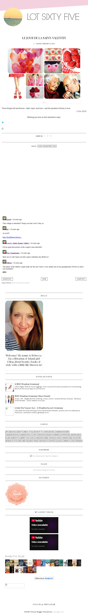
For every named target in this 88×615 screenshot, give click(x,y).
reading (79, 441)
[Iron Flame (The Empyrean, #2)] (8, 570)
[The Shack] (21, 564)
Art (7, 432)
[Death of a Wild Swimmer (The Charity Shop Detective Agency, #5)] (21, 570)
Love (40, 146)
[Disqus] (44, 185)
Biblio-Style (28, 432)
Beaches (13, 432)
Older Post (81, 279)
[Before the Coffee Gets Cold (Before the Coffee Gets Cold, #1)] (48, 564)
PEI (80, 438)
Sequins (29, 441)
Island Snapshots (12, 438)
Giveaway (48, 435)
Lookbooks (39, 438)
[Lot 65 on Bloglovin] (3, 123)
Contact (52, 470)
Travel (36, 441)
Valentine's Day (50, 146)
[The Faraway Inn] (25, 570)
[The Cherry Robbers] (8, 564)
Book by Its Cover (41, 432)
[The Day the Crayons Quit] (30, 562)
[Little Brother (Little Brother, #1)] (17, 570)
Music (54, 438)
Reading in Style (11, 441)
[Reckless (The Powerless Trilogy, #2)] (39, 564)
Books (51, 432)
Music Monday (63, 438)
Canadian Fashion (12, 435)
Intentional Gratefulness (71, 435)
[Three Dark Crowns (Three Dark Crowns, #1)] (12, 570)
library (66, 441)
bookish (43, 441)
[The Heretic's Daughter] (12, 564)
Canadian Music (25, 435)
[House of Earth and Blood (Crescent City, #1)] (35, 564)
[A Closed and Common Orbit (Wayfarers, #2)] (79, 564)
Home (44, 279)
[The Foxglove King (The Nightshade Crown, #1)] (57, 564)
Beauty (19, 432)
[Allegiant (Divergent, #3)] (43, 564)
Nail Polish (73, 438)
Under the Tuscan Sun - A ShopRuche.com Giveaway (39, 408)
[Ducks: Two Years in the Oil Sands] (26, 564)
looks (72, 441)
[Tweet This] (47, 136)
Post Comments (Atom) (21, 283)
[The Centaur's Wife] (70, 564)
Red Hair (22, 441)
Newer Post (7, 279)
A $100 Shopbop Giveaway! (27, 384)
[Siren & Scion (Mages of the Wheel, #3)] (66, 564)
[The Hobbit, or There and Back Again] (52, 564)
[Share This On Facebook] (44, 136)
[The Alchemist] (17, 564)
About (40, 470)
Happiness (57, 435)
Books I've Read (14, 556)
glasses (59, 441)
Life (32, 438)
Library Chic (24, 438)
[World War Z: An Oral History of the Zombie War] (30, 570)
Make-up (47, 438)
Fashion (41, 435)
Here (44, 102)
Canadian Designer (62, 432)
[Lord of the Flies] (62, 564)
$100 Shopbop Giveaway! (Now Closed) (32, 396)
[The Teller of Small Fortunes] (34, 570)
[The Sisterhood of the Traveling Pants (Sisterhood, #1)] (75, 564)
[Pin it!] (51, 136)
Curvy (34, 435)
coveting (51, 441)
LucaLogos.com (58, 612)
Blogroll (45, 470)
